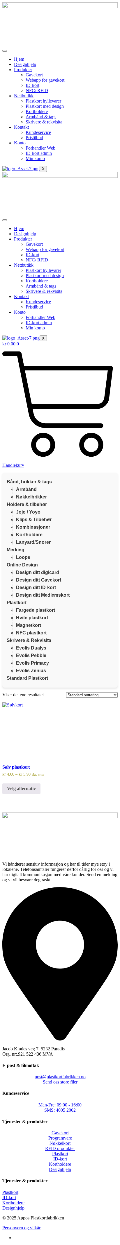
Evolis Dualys (31, 647)
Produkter (23, 69)
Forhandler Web (40, 148)
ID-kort (32, 85)
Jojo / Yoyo (28, 512)
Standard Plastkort (27, 678)
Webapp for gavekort (45, 80)
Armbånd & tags (41, 116)
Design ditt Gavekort (38, 579)
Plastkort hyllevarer (43, 100)
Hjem (19, 59)
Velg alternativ (21, 788)
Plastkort (17, 602)
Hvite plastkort (32, 617)
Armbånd (26, 489)
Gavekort (34, 74)
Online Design (22, 564)
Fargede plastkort (35, 610)
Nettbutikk (23, 95)
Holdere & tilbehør (27, 504)
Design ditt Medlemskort (43, 595)
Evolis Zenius (31, 670)
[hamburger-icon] (4, 51)
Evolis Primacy (32, 663)
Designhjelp (25, 64)
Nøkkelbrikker (31, 496)
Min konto (35, 158)
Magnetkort (28, 625)
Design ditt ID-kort (36, 587)
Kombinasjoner (33, 527)
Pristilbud (34, 137)
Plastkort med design (45, 106)
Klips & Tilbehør (34, 519)
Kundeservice (38, 132)
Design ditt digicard (37, 572)
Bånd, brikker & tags (29, 481)
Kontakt (21, 127)
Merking (15, 549)
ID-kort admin (39, 153)
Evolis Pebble (31, 655)
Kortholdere (37, 111)
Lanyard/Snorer (33, 542)
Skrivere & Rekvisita (29, 640)
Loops (23, 557)
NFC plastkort (31, 632)
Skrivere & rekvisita (44, 121)
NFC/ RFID (37, 90)
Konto (20, 142)
